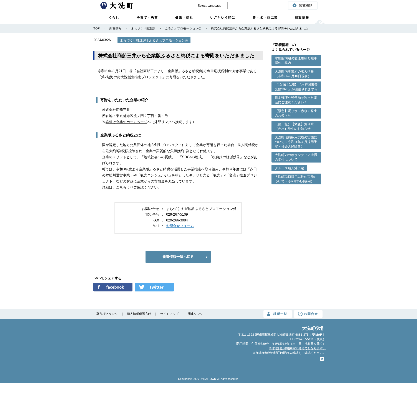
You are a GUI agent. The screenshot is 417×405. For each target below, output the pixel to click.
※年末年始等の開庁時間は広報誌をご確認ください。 (289, 353)
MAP (318, 334)
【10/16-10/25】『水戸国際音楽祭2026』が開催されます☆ (296, 87)
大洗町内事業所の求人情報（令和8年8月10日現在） (294, 74)
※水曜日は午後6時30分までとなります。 (297, 348)
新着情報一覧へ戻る (178, 257)
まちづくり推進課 (133, 40)
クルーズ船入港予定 (289, 168)
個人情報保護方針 (139, 314)
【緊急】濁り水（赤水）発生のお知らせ (296, 113)
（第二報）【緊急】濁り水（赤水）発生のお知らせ (294, 126)
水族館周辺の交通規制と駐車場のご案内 (296, 60)
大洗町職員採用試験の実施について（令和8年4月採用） (296, 179)
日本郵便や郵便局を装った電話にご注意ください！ (296, 100)
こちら (121, 187)
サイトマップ (169, 314)
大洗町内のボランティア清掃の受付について (296, 157)
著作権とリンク (107, 314)
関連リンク (195, 314)
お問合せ (311, 314)
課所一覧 (280, 314)
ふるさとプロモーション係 (168, 40)
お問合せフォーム (180, 226)
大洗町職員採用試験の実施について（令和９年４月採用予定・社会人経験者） (296, 141)
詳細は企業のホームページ (126, 122)
